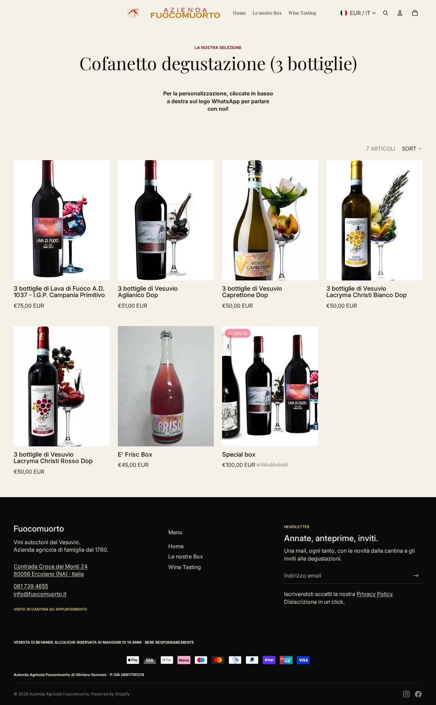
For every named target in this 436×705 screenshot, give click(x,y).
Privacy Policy (374, 594)
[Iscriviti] (416, 575)
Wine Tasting (184, 567)
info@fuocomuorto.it (40, 594)
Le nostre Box (185, 556)
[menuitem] (239, 12)
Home (176, 546)
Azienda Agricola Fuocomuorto (59, 693)
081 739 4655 (31, 586)
